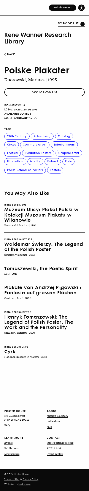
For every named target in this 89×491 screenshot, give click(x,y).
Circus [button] (11, 144)
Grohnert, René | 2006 (17, 298)
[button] (81, 7)
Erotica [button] (12, 153)
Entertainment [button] (64, 144)
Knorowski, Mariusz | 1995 (30, 79)
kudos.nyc (25, 484)
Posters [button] (55, 170)
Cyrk (9, 351)
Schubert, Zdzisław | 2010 (19, 333)
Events (8, 443)
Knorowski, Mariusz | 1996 (20, 225)
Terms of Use (11, 479)
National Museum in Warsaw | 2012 (25, 357)
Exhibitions (11, 448)
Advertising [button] (42, 136)
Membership (11, 454)
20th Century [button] (17, 136)
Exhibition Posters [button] (38, 153)
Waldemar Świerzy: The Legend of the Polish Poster (43, 246)
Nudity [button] (35, 161)
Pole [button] (68, 161)
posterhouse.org (63, 7)
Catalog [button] (64, 136)
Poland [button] (52, 161)
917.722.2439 (54, 448)
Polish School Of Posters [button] (25, 170)
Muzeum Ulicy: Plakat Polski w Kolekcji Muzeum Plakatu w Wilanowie (41, 214)
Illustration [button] (15, 161)
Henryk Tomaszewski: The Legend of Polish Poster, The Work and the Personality (38, 322)
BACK (10, 54)
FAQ (7, 425)
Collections (53, 421)
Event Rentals (55, 454)
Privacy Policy (30, 479)
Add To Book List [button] (44, 91)
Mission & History (57, 416)
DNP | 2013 (10, 274)
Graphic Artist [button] (68, 153)
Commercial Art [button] (34, 144)
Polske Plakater (36, 70)
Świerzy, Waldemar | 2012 (19, 255)
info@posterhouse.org (60, 443)
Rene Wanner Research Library (37, 37)
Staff (49, 427)
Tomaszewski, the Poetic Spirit (41, 268)
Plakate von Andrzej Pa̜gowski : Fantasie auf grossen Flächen (42, 290)
